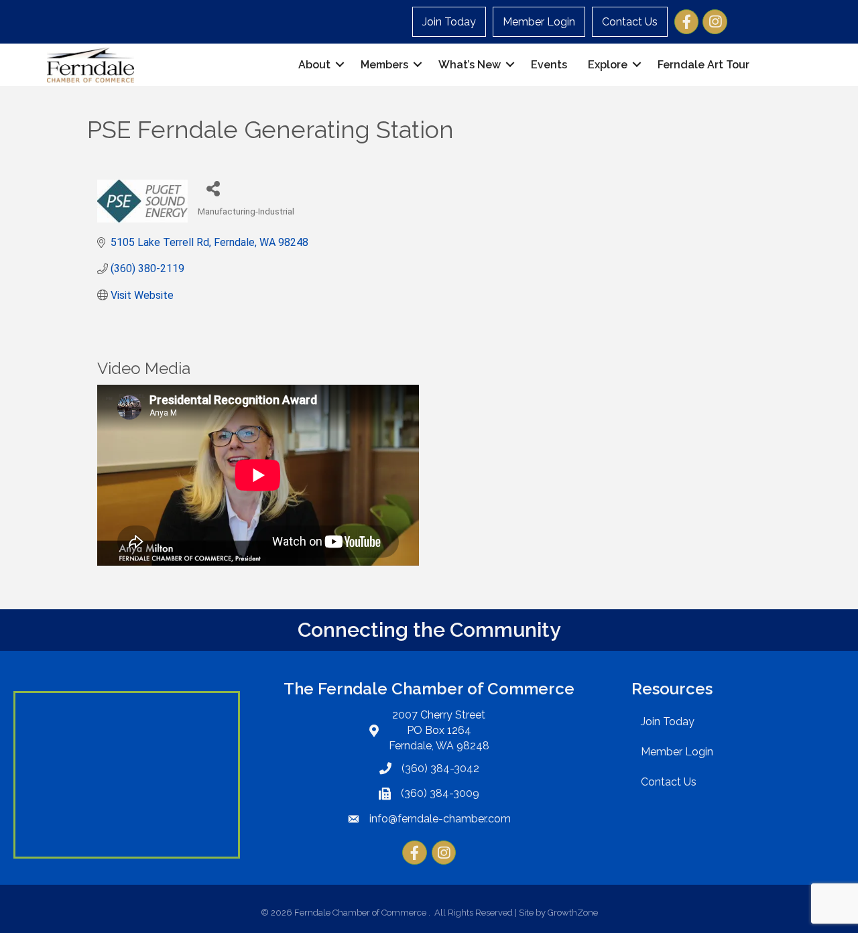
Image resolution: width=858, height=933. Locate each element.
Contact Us (630, 21)
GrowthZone (573, 913)
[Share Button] (213, 188)
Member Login (539, 21)
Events (549, 64)
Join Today (449, 21)
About (314, 64)
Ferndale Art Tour (703, 64)
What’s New (469, 64)
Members (384, 64)
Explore (607, 64)
